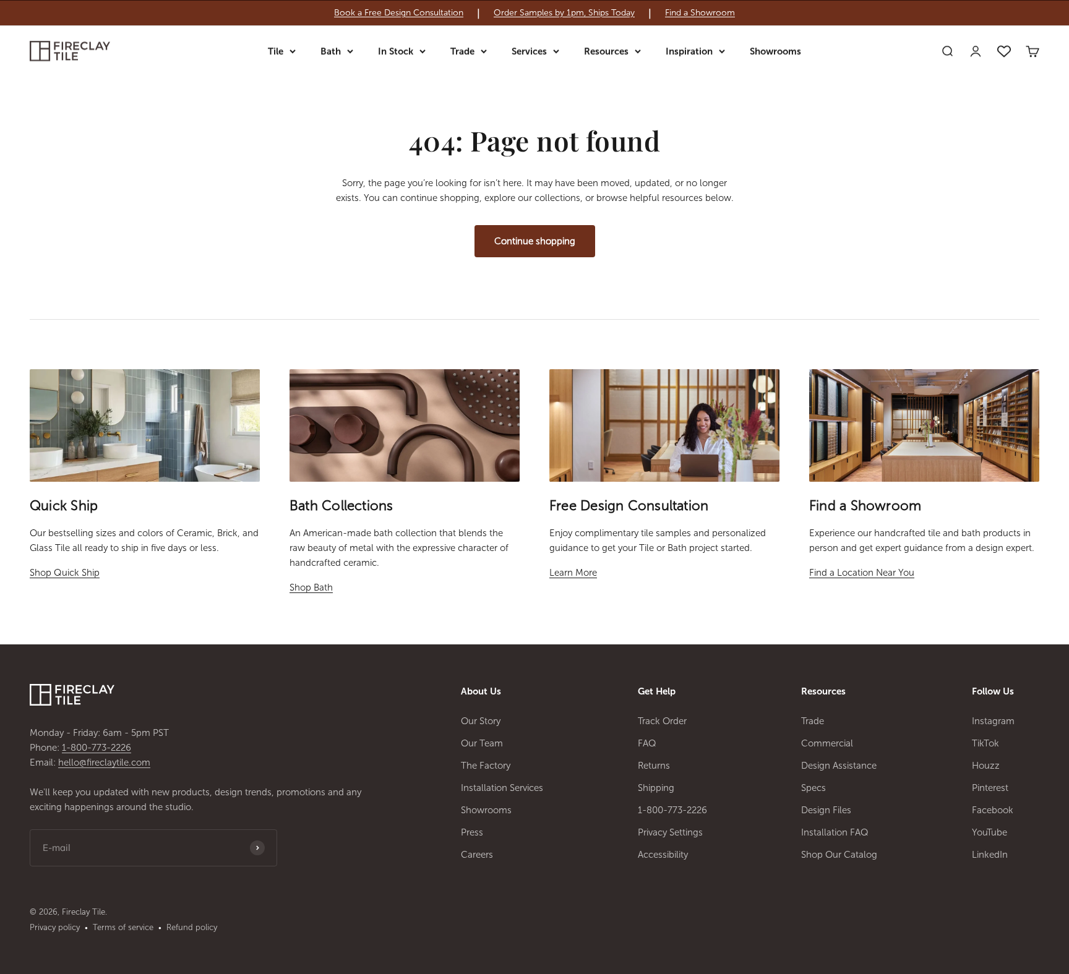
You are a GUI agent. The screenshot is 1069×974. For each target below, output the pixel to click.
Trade (462, 51)
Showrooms (775, 51)
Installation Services (502, 787)
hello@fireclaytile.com (104, 762)
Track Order (662, 721)
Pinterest (990, 787)
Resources (606, 51)
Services (529, 51)
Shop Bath (311, 587)
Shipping (656, 787)
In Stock (395, 51)
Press (472, 832)
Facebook (992, 810)
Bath (330, 51)
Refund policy (191, 927)
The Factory (485, 765)
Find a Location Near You (861, 572)
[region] (534, 13)
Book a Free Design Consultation (398, 13)
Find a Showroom (700, 13)
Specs (813, 787)
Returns (654, 765)
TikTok (985, 743)
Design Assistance (839, 765)
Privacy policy (55, 927)
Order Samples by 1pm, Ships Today (564, 13)
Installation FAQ (835, 832)
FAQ (647, 743)
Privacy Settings (670, 832)
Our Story (480, 721)
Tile (275, 51)
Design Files (826, 810)
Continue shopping (534, 241)
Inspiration (689, 51)
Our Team (482, 743)
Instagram (993, 721)
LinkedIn (990, 854)
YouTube (989, 832)
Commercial (827, 743)
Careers (477, 854)
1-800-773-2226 (96, 747)
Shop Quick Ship (65, 572)
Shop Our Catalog (839, 854)
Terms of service (123, 927)
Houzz (986, 765)
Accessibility (663, 854)
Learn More (573, 572)
